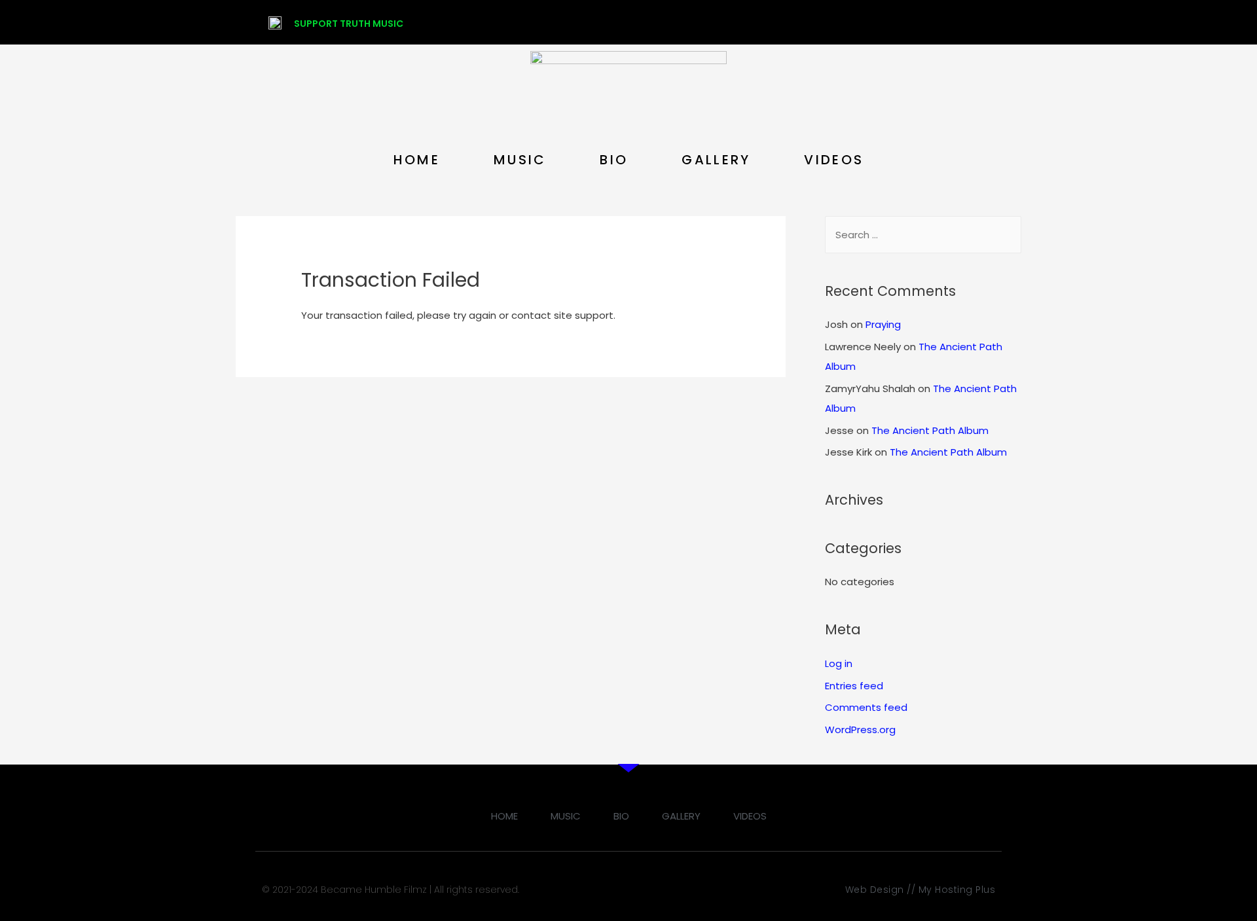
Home (416, 160)
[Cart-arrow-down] (984, 22)
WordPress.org (860, 729)
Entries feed (854, 686)
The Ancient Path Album (930, 430)
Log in (838, 663)
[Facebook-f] (856, 22)
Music (520, 160)
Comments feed (866, 707)
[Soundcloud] (958, 22)
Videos (834, 160)
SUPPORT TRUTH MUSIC (348, 23)
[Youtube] (933, 22)
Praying (883, 324)
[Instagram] (907, 22)
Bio (614, 160)
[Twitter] (882, 22)
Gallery (716, 160)
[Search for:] (923, 235)
